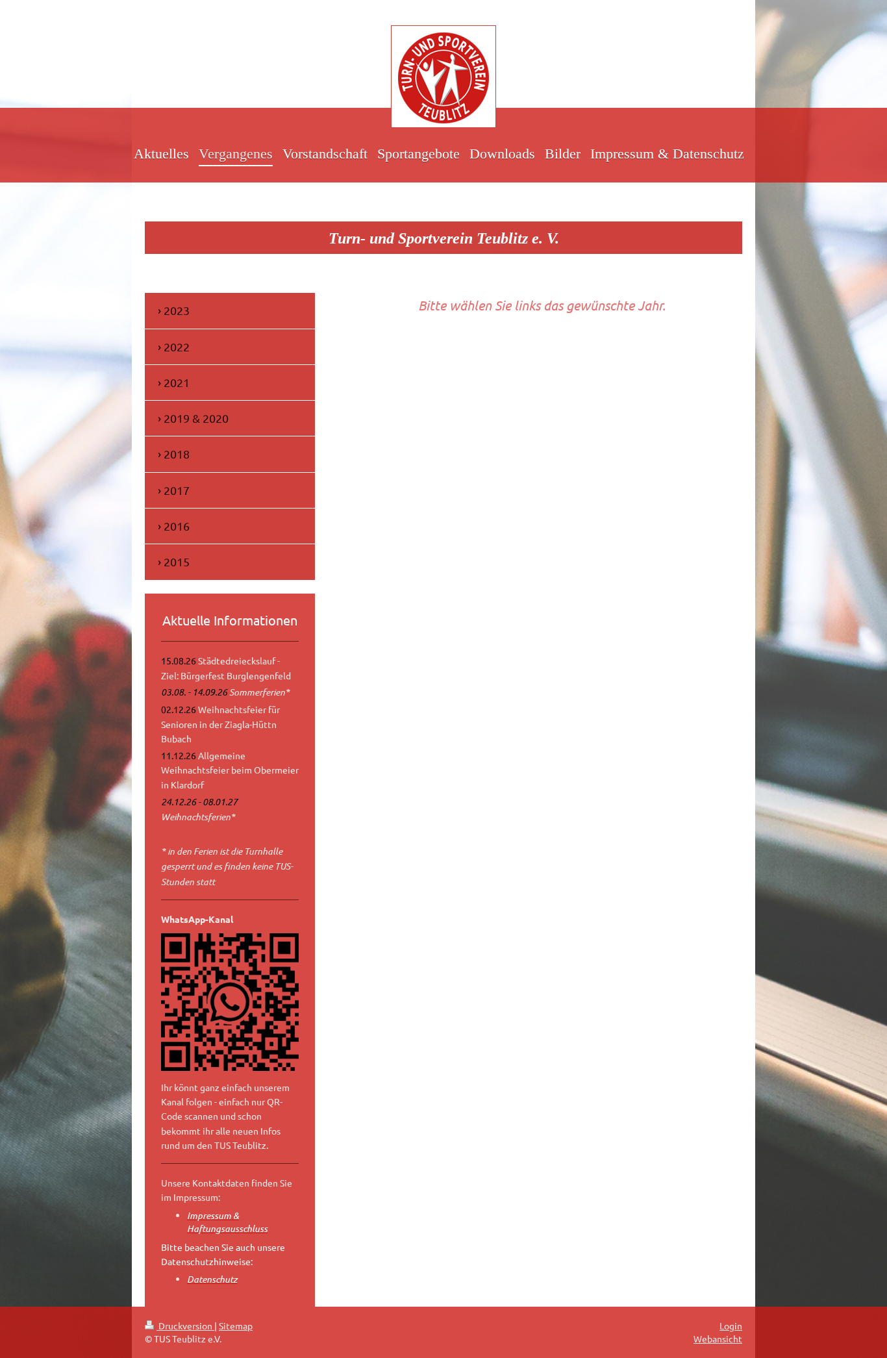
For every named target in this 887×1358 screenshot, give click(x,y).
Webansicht (717, 1338)
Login (730, 1325)
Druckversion (185, 1325)
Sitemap (236, 1325)
